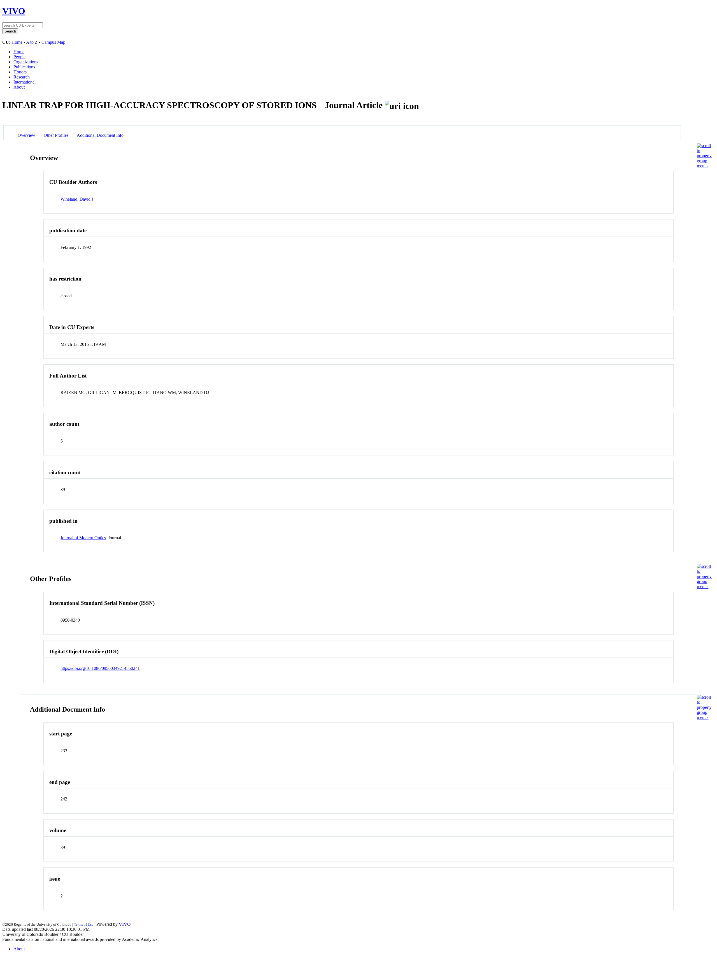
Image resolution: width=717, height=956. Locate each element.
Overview (26, 135)
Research (21, 77)
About (19, 87)
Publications (24, 66)
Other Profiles (56, 135)
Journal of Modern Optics (83, 537)
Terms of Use (83, 924)
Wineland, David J (76, 199)
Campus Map (53, 42)
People (19, 56)
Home (16, 42)
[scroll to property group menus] (704, 165)
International (24, 82)
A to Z (32, 42)
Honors (20, 72)
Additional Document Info (100, 135)
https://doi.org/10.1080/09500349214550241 (100, 668)
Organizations (25, 61)
